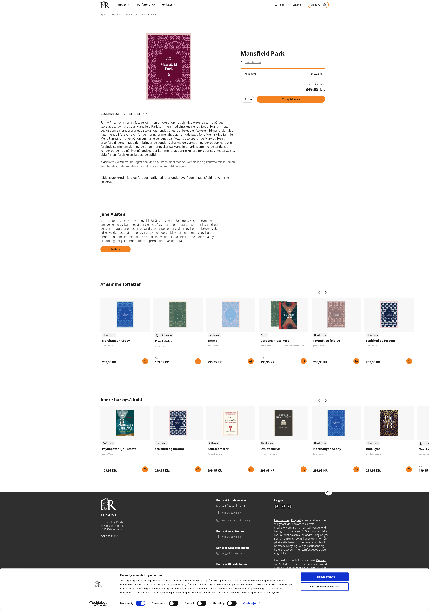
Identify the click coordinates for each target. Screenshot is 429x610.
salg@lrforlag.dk (232, 553)
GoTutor (309, 568)
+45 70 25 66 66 (231, 536)
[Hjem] (105, 4)
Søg (282, 4)
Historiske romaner (123, 14)
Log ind (296, 4)
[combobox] (247, 99)
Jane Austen (253, 62)
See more (125, 332)
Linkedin (289, 506)
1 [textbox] (245, 99)
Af (242, 62)
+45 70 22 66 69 (231, 512)
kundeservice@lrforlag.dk (238, 520)
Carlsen (321, 560)
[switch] (173, 603)
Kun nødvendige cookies (324, 586)
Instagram (283, 506)
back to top (328, 492)
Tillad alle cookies (324, 576)
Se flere (115, 249)
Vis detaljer (249, 603)
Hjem (103, 14)
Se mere (198, 361)
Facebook (277, 506)
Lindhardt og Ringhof (287, 520)
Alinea (299, 568)
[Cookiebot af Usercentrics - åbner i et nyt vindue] (98, 603)
